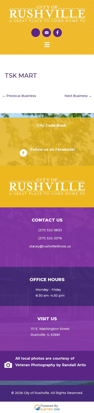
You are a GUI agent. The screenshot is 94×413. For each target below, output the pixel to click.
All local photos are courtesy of (44, 358)
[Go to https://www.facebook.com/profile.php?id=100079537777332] (57, 32)
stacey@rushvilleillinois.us (50, 246)
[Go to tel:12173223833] (35, 32)
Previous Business (19, 96)
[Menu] (47, 44)
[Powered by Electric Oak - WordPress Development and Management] (47, 407)
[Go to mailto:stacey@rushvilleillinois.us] (46, 32)
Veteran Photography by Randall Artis (50, 365)
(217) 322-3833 (50, 230)
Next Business (78, 96)
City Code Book (51, 125)
